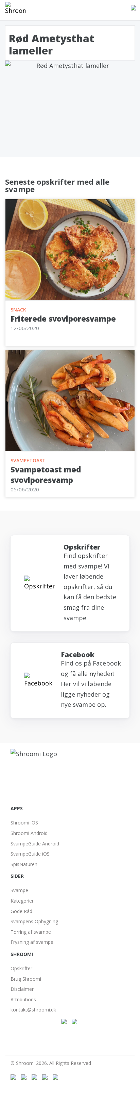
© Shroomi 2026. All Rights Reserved (51, 1063)
